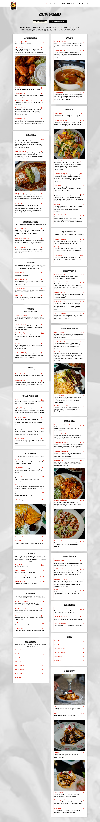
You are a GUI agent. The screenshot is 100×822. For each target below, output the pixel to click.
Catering (69, 3)
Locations (80, 3)
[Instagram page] (88, 3)
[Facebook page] (85, 3)
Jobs (74, 3)
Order (62, 3)
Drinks (51, 3)
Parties (56, 3)
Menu (45, 3)
